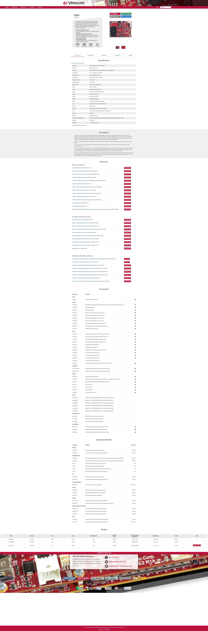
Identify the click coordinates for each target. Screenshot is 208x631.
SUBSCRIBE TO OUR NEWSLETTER (120, 566)
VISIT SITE (127, 258)
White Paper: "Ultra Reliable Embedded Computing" (82, 278)
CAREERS (125, 592)
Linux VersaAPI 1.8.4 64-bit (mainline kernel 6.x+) (81, 242)
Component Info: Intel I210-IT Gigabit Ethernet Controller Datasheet (85, 262)
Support (31, 7)
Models (130, 55)
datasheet (76, 63)
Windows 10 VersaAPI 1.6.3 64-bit (78, 219)
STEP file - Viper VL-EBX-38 (77, 183)
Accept (101, 629)
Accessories (117, 55)
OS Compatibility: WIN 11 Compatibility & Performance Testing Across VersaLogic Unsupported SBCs (91, 209)
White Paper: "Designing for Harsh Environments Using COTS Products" (85, 271)
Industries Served (95, 573)
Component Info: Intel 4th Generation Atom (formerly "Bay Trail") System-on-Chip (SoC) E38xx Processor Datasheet (94, 258)
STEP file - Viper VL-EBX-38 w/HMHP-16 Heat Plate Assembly (83, 187)
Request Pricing (196, 545)
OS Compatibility (75, 206)
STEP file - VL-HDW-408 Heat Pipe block (79, 196)
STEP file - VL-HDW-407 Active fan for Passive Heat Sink (82, 193)
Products (24, 7)
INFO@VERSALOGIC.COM (117, 562)
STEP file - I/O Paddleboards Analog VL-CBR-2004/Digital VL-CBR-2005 (85, 180)
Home (7, 7)
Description (91, 55)
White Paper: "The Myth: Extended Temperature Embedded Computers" (86, 274)
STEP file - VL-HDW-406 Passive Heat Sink (80, 190)
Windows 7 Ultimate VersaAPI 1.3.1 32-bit (80, 232)
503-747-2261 (114, 557)
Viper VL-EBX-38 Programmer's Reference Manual (81, 174)
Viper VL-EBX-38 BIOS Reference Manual (80, 177)
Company (40, 7)
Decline (107, 629)
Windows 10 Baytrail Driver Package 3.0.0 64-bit (81, 226)
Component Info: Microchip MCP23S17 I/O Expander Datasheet (84, 265)
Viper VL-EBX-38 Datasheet (77, 167)
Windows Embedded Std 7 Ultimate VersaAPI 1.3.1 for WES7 (83, 235)
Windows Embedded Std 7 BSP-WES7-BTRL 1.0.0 (81, 238)
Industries (14, 7)
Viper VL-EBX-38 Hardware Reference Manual (80, 171)
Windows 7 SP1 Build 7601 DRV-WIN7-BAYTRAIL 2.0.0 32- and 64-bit (85, 229)
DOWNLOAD (127, 167)
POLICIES (119, 592)
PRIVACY (114, 592)
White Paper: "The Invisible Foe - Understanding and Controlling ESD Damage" (87, 281)
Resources (104, 55)
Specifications (77, 55)
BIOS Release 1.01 (75, 248)
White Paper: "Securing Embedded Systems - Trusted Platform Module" (85, 268)
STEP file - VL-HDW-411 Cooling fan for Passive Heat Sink (83, 199)
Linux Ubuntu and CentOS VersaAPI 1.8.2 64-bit (81, 245)
